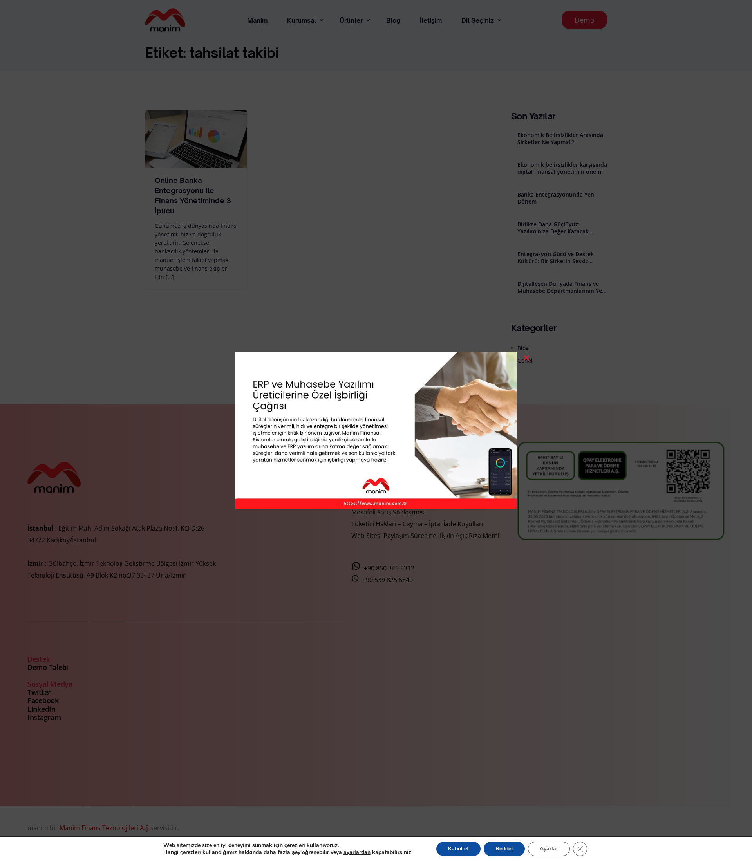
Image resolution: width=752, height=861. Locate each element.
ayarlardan (357, 852)
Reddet (504, 848)
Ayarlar (549, 848)
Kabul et (458, 848)
